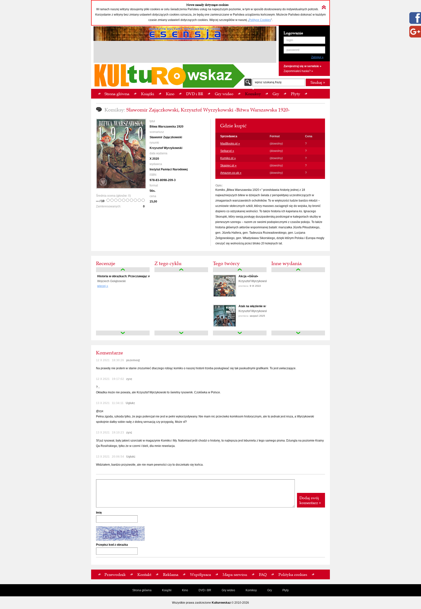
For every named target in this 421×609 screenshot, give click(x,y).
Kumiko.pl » (228, 158)
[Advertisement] (185, 53)
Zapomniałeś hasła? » (298, 71)
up (123, 269)
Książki (167, 590)
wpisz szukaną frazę (268, 82)
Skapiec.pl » (228, 165)
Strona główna (142, 590)
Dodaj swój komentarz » (310, 500)
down (123, 333)
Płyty (285, 590)
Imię (99, 512)
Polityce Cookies (260, 20)
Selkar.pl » (227, 151)
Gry (269, 590)
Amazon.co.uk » (230, 173)
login (290, 40)
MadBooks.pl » (230, 143)
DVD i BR (205, 590)
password (293, 50)
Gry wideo (228, 590)
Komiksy (251, 590)
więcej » (102, 286)
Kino (185, 590)
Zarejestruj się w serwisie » (302, 66)
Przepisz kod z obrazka (112, 544)
